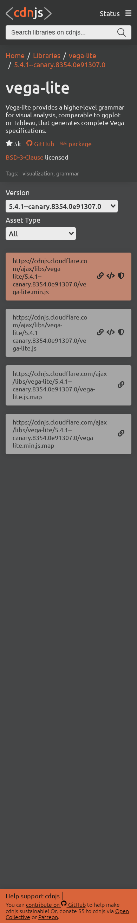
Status (110, 13)
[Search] (121, 32)
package (79, 143)
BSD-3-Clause (25, 157)
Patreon (48, 917)
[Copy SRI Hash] (121, 276)
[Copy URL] (100, 276)
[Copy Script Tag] (110, 276)
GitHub (43, 143)
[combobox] (62, 206)
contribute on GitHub (56, 904)
